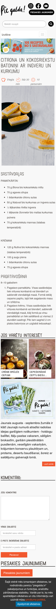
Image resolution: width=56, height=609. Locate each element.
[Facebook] (38, 6)
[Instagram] (30, 6)
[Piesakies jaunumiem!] (41, 12)
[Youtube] (46, 6)
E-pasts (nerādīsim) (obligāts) (15, 541)
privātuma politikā (35, 599)
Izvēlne (6, 34)
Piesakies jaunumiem (16, 573)
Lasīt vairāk (49, 464)
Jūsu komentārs (8, 492)
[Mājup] (13, 10)
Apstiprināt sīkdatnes (28, 604)
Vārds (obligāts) (8, 527)
